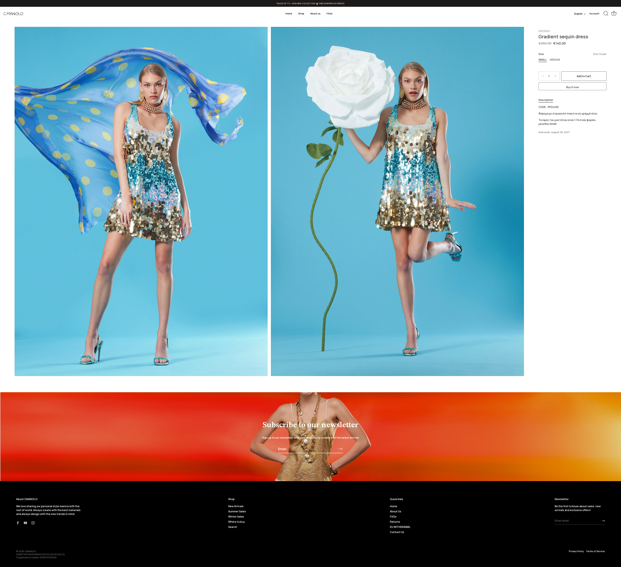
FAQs (329, 13)
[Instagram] (33, 522)
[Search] (605, 13)
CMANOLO (30, 551)
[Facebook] (17, 522)
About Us (395, 511)
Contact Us (397, 532)
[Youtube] (25, 522)
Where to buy (236, 521)
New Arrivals (236, 506)
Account (594, 13)
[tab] (547, 100)
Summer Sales (237, 511)
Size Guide (599, 54)
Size (572, 54)
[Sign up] (603, 521)
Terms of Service (595, 551)
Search (232, 527)
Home (288, 13)
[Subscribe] (340, 449)
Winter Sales (236, 516)
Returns (395, 521)
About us (315, 13)
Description (546, 100)
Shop (301, 13)
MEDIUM (555, 59)
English (578, 13)
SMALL (543, 59)
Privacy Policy (576, 551)
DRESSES (544, 31)
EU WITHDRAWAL (400, 527)
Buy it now (572, 87)
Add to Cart (584, 76)
